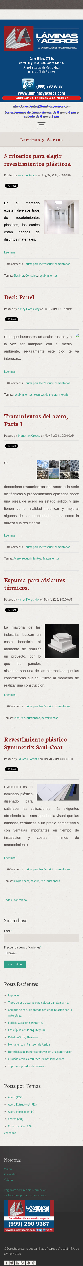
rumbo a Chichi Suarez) (41, 71)
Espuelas (13, 995)
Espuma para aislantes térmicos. (34, 584)
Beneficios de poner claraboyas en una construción (40, 1052)
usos (16, 718)
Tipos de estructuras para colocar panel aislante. (38, 1002)
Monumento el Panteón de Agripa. (29, 1044)
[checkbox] (41, 954)
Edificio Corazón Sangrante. (25, 1023)
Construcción (20, 1126)
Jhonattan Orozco (29, 436)
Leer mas (10, 252)
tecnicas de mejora (46, 394)
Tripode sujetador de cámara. (26, 1066)
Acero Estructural (22, 1104)
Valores (8, 1179)
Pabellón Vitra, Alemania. (23, 1037)
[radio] (41, 954)
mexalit (63, 394)
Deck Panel (19, 297)
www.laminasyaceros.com (41, 93)
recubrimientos (48, 275)
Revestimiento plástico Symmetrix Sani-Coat (35, 743)
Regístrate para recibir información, (25, 1192)
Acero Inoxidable (21, 1112)
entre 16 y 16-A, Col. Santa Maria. (41, 63)
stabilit (35, 881)
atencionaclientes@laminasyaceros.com (41, 106)
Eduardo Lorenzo (28, 759)
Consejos (31, 275)
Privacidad (10, 1174)
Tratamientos (51, 558)
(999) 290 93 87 (49, 86)
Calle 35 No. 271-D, (41, 58)
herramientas (50, 718)
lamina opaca (21, 881)
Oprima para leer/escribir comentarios (47, 264)
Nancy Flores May (28, 309)
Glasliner (18, 275)
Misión (8, 1169)
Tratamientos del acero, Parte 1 (36, 420)
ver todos (10, 1133)
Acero (17, 558)
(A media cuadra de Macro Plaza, (41, 67)
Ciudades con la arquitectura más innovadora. (36, 1059)
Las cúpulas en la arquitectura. (27, 1030)
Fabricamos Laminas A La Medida (41, 98)
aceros (15, 1119)
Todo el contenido (15, 900)
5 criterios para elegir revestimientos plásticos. (38, 159)
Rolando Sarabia (27, 175)
